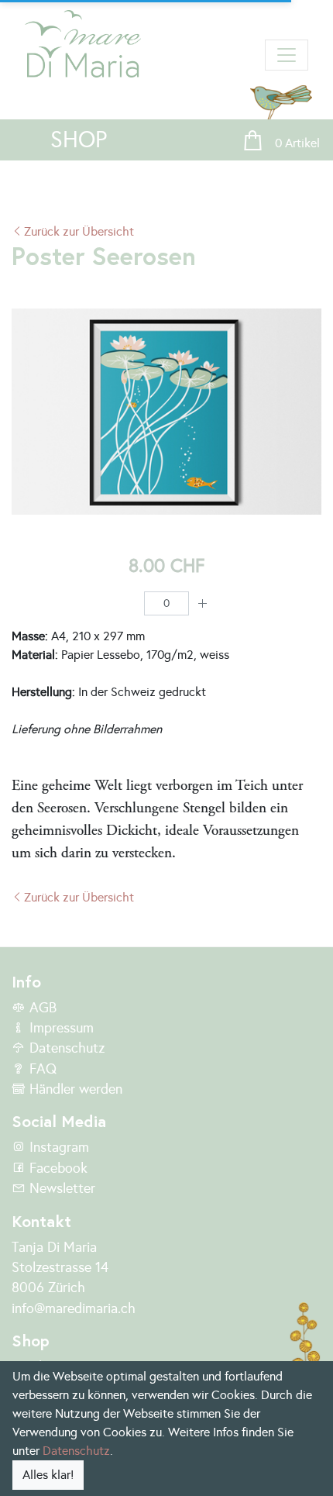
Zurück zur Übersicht (79, 231)
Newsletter (60, 1188)
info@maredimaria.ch (74, 1308)
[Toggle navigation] (286, 55)
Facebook (57, 1168)
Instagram (57, 1147)
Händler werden (74, 1089)
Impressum (60, 1027)
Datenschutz (65, 1048)
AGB (41, 1007)
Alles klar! (48, 1474)
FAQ (41, 1068)
